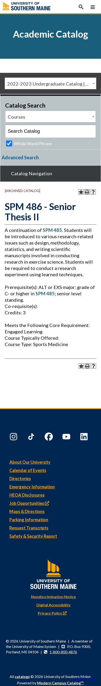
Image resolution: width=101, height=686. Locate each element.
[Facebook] (49, 438)
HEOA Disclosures (27, 495)
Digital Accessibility (53, 605)
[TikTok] (31, 438)
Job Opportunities (27, 503)
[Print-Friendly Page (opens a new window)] (87, 192)
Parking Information (28, 519)
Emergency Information (32, 486)
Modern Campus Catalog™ (60, 683)
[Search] (81, 7)
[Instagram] (14, 438)
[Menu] (93, 7)
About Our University (29, 462)
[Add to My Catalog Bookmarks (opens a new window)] (81, 192)
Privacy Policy (50, 613)
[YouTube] (67, 438)
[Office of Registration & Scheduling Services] (50, 7)
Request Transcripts (28, 527)
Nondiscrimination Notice (53, 596)
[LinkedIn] (84, 438)
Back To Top (85, 678)
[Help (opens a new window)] (93, 192)
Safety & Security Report (33, 536)
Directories (20, 478)
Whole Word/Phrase (33, 143)
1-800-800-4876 (63, 652)
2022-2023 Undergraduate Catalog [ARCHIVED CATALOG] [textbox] (51, 83)
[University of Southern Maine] (53, 572)
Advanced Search (20, 157)
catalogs (22, 676)
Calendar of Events (27, 470)
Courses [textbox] (16, 117)
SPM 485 (52, 230)
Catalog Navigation (31, 173)
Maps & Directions (27, 511)
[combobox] (50, 83)
